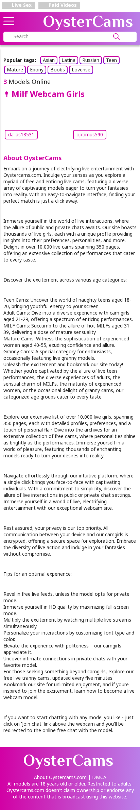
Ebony (36, 69)
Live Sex (21, 5)
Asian (49, 60)
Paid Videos (62, 5)
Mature (15, 69)
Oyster (88, 21)
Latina (68, 60)
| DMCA (97, 777)
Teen (111, 60)
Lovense (81, 69)
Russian (90, 60)
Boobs (57, 69)
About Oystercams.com (60, 777)
